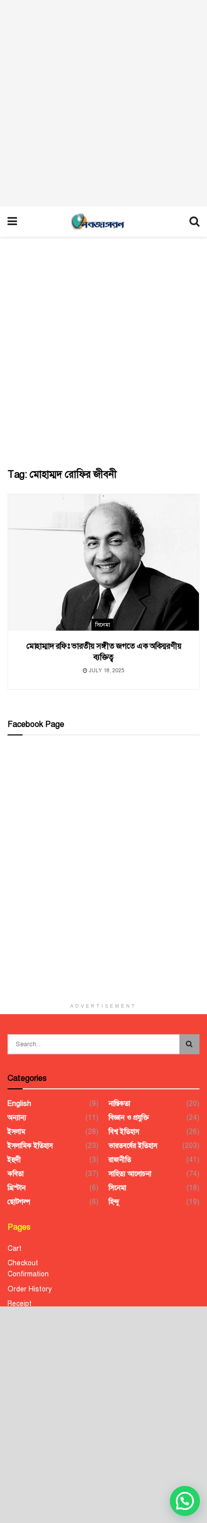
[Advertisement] (103, 103)
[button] (185, 1501)
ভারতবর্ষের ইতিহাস (133, 1145)
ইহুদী (14, 1160)
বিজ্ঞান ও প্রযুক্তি (129, 1117)
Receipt (20, 1303)
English (19, 1103)
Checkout (23, 1263)
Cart (15, 1248)
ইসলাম (16, 1131)
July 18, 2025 (106, 670)
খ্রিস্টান (17, 1188)
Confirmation (28, 1274)
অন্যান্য (17, 1117)
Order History (30, 1289)
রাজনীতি (120, 1160)
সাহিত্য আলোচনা (130, 1174)
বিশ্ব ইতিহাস (124, 1131)
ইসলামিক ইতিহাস (30, 1145)
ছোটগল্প (19, 1202)
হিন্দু (114, 1202)
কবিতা (16, 1174)
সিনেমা (102, 625)
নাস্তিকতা (119, 1103)
